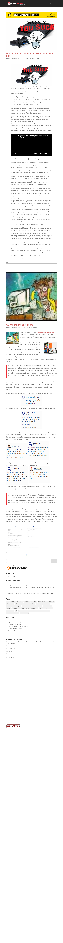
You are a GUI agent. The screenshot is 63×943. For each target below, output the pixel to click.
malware (24, 606)
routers (46, 608)
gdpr (28, 603)
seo (13, 610)
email (21, 603)
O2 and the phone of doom (19, 325)
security (9, 610)
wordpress (16, 613)
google (37, 603)
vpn (38, 610)
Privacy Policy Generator (13, 630)
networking (14, 608)
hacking (47, 603)
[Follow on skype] (39, 664)
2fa (7, 601)
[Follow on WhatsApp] (34, 664)
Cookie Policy (11, 674)
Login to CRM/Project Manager (15, 622)
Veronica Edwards (12, 587)
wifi (48, 610)
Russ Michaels (12, 58)
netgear (9, 608)
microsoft (39, 606)
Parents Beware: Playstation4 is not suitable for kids (29, 54)
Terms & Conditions (12, 676)
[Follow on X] (30, 664)
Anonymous (10, 585)
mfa (35, 606)
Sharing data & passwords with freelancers (18, 626)
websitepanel (43, 610)
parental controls (25, 608)
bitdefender (26, 601)
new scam (10, 583)
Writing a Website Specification (15, 624)
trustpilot (20, 610)
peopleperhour (34, 608)
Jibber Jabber (28, 327)
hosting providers (11, 606)
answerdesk (13, 601)
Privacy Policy (11, 672)
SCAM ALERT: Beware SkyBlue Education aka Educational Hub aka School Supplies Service (34, 583)
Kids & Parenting (36, 58)
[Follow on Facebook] (25, 664)
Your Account (11, 620)
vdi (24, 610)
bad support (20, 601)
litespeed (18, 606)
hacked (42, 603)
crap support (34, 601)
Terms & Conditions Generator (15, 628)
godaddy (33, 603)
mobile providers (47, 606)
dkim (8, 603)
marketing (30, 606)
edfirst (16, 603)
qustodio (41, 608)
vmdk (34, 610)
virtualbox (29, 610)
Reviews (35, 327)
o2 (19, 608)
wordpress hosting (24, 613)
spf (16, 610)
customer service (42, 601)
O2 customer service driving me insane (46, 332)
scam (51, 608)
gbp (25, 603)
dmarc (12, 603)
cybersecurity (51, 601)
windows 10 (9, 613)
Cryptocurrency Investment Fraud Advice (26, 591)
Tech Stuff (28, 58)
